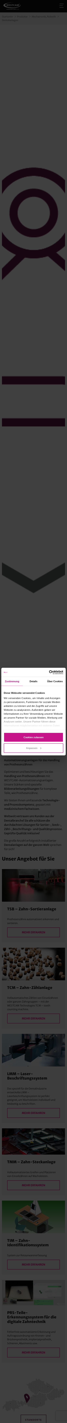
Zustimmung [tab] (12, 681)
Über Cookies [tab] (55, 681)
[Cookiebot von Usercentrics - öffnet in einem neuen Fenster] (49, 672)
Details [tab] (34, 681)
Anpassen (31, 747)
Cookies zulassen (34, 737)
